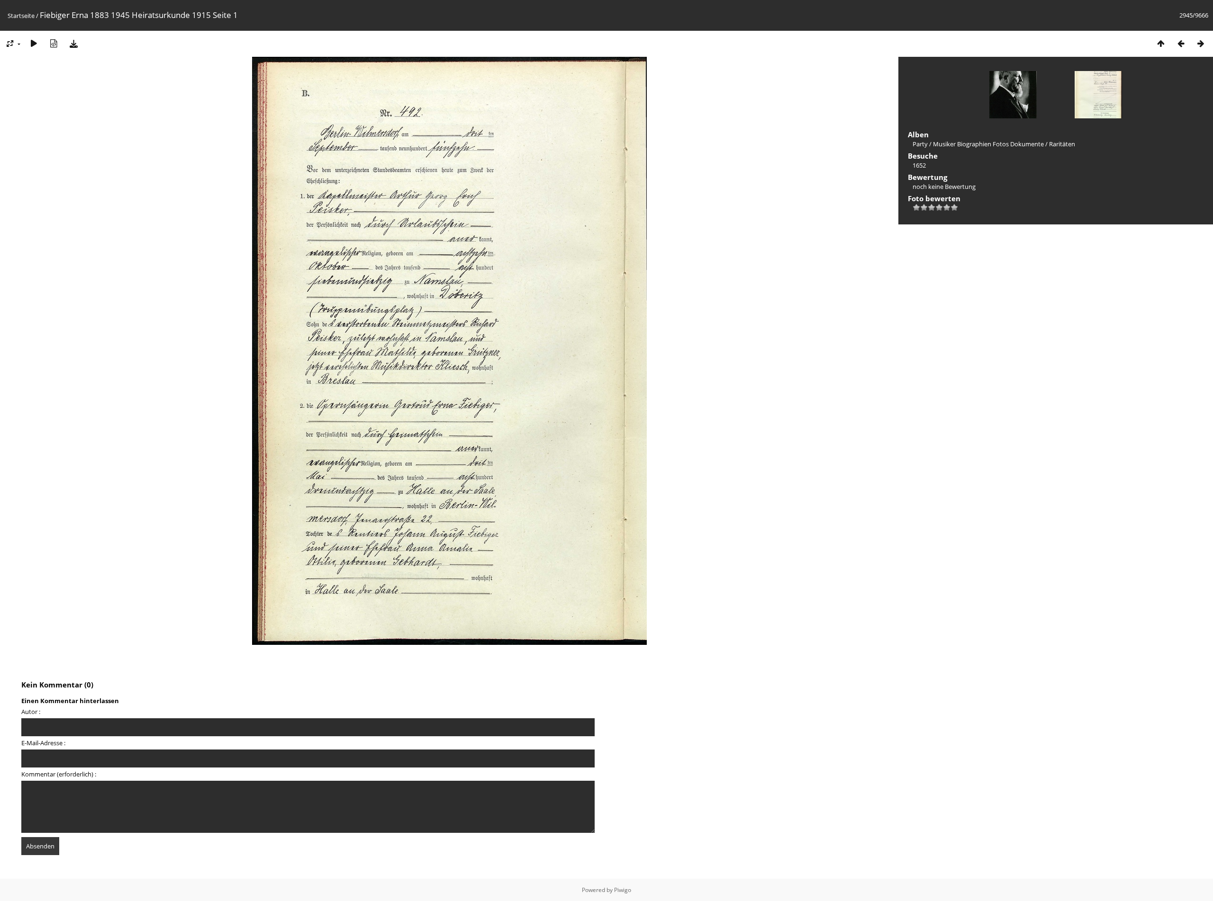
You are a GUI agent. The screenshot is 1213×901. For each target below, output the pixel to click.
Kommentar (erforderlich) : (58, 774)
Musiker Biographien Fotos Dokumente (988, 144)
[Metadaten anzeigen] (53, 43)
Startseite (21, 15)
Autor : (30, 711)
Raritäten (1062, 144)
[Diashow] (34, 43)
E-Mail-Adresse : (43, 743)
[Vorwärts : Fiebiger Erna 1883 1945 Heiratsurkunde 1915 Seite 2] (1201, 43)
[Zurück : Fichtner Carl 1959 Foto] (1181, 43)
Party (920, 144)
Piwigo (622, 890)
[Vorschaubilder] (1161, 43)
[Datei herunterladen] (73, 43)
